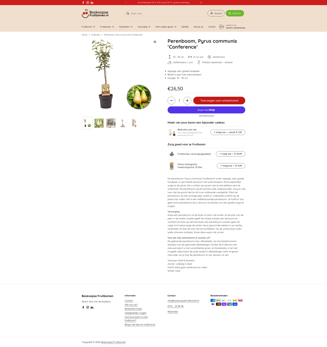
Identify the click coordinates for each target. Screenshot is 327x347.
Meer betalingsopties (206, 115)
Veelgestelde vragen (135, 312)
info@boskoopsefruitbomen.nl (183, 300)
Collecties (95, 34)
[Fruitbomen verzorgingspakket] (172, 154)
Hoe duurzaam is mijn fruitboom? (136, 318)
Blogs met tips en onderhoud (140, 324)
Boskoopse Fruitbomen (113, 342)
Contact (129, 300)
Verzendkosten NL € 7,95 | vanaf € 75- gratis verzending (163, 2)
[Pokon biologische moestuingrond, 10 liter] (172, 166)
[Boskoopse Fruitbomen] (95, 13)
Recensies (173, 311)
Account (218, 13)
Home (84, 34)
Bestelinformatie (133, 308)
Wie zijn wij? (131, 304)
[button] (235, 13)
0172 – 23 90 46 (176, 306)
